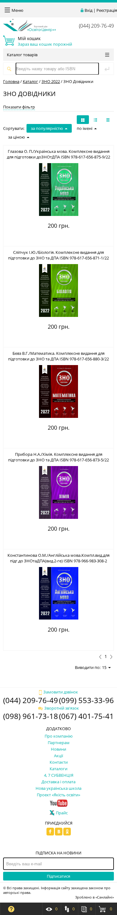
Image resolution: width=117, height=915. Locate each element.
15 (104, 667)
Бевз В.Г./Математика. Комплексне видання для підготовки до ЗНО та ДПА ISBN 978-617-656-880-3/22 (58, 356)
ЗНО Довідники (78, 81)
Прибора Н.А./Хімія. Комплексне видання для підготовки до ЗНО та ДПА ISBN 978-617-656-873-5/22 (58, 457)
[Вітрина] (83, 119)
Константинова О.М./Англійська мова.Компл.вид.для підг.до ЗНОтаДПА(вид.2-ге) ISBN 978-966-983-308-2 (58, 558)
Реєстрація (106, 10)
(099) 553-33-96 (86, 700)
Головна (11, 81)
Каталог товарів (22, 54)
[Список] (108, 119)
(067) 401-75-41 (86, 716)
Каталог (30, 81)
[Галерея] (95, 119)
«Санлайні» (104, 897)
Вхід (88, 10)
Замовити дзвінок (60, 692)
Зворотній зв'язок (61, 708)
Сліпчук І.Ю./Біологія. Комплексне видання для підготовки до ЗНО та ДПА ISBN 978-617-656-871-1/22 (58, 255)
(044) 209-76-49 (96, 25)
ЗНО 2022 (50, 81)
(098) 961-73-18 (30, 716)
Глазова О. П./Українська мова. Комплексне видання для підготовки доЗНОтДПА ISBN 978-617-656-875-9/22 (58, 154)
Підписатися (58, 876)
